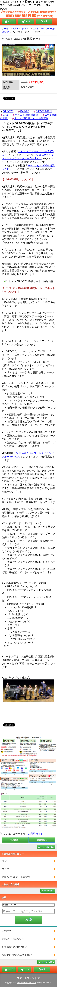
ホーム (10, 21)
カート (28, 21)
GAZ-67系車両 (44, 111)
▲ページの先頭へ (46, 962)
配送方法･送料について (15, 947)
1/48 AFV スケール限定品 (16, 877)
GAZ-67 (24, 111)
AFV (4, 861)
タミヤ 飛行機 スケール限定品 (31, 118)
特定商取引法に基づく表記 (17, 955)
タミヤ (5, 869)
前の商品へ (15, 840)
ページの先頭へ (48, 891)
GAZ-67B (8, 111)
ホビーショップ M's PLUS (26, 983)
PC (38, 978)
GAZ (5, 114)
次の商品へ (42, 840)
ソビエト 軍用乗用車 (26, 114)
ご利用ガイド (35, 833)
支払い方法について (13, 938)
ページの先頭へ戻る (46, 847)
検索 (46, 21)
